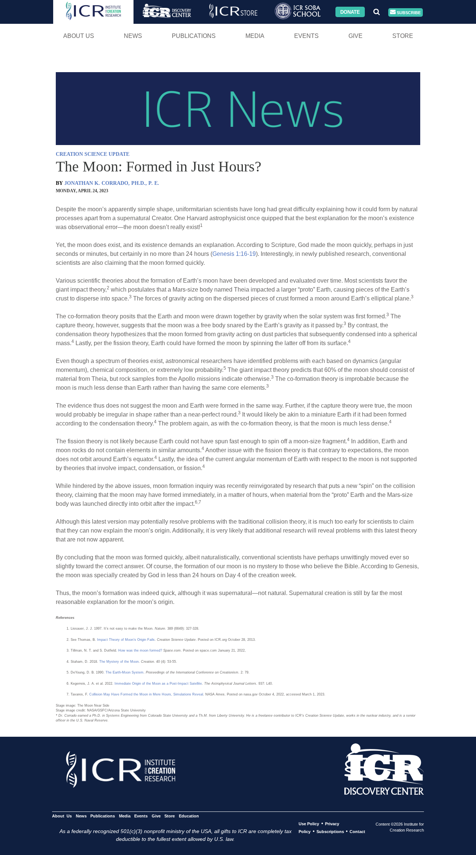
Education (189, 816)
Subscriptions (330, 831)
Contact (357, 831)
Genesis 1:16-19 (234, 254)
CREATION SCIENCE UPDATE (92, 154)
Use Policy (309, 824)
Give (355, 36)
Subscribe (408, 12)
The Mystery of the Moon (119, 661)
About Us (78, 36)
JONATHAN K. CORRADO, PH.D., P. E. (111, 183)
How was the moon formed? (140, 650)
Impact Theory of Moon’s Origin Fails (126, 640)
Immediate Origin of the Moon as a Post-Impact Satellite (158, 683)
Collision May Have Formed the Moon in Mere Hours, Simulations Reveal (146, 694)
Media (254, 36)
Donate (350, 12)
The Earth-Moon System (125, 672)
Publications (194, 36)
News (133, 36)
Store (402, 36)
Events (306, 36)
